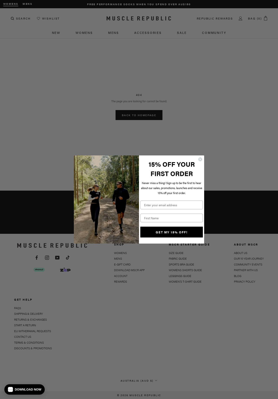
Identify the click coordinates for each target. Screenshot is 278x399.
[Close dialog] (200, 159)
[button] (24, 389)
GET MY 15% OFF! (172, 232)
